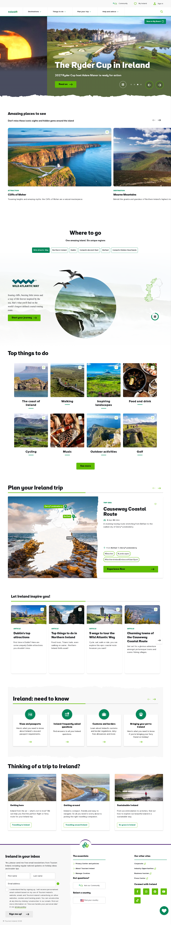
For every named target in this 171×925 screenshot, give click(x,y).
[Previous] (12, 640)
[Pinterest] (155, 891)
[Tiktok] (137, 900)
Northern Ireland (59, 250)
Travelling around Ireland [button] (76, 825)
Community (123, 3)
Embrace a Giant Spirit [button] (78, 316)
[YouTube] (164, 891)
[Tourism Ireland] (15, 11)
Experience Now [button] (116, 569)
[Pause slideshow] (122, 84)
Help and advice (109, 12)
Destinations (33, 12)
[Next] (159, 640)
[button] (153, 120)
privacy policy (20, 907)
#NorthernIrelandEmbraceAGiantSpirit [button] (121, 560)
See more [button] (85, 466)
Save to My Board (153, 21)
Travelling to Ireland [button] (21, 825)
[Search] (160, 11)
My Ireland (142, 3)
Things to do (58, 12)
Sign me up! (15, 914)
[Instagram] (146, 891)
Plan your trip (83, 12)
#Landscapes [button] (123, 554)
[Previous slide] (149, 85)
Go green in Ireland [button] (127, 825)
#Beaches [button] (109, 554)
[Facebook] (137, 891)
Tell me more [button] (47, 84)
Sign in (160, 4)
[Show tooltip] (57, 883)
